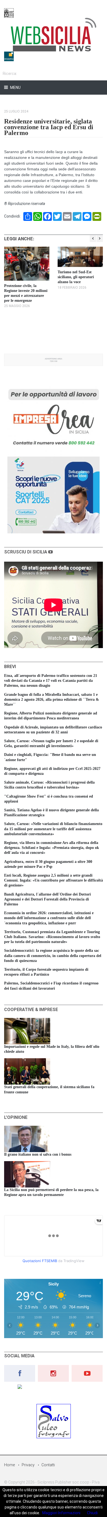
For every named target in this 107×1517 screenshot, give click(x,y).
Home (9, 1465)
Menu (15, 87)
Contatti (48, 1465)
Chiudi (92, 1513)
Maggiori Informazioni (61, 1513)
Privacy (28, 1465)
